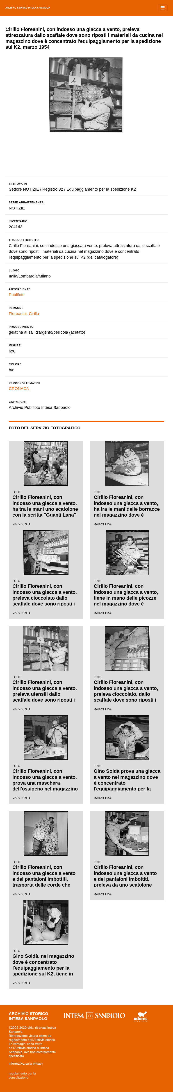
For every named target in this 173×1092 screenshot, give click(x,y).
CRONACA (19, 388)
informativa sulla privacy (26, 1063)
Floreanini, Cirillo (24, 313)
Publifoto (17, 295)
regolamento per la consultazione (22, 1075)
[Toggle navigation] (163, 7)
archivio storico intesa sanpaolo (27, 8)
